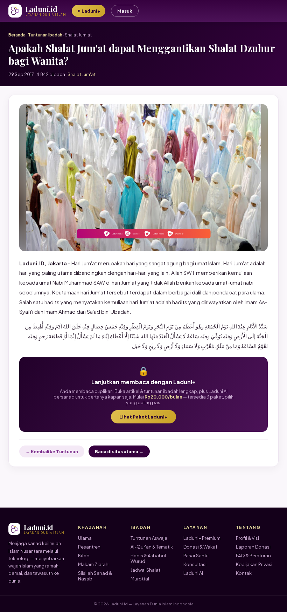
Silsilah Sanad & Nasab (95, 576)
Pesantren (89, 547)
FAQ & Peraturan (253, 555)
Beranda (17, 35)
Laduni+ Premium (201, 538)
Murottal (140, 579)
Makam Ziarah (93, 564)
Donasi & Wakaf (200, 547)
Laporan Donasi (253, 547)
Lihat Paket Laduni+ (143, 417)
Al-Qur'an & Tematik (152, 547)
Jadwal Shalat (145, 570)
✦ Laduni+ (88, 11)
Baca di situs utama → (119, 451)
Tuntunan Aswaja (149, 538)
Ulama (85, 538)
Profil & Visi (247, 538)
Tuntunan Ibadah (45, 35)
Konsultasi (194, 564)
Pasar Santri (196, 555)
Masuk (124, 11)
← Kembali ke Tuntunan (52, 451)
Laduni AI (193, 573)
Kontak (244, 573)
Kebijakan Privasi (254, 564)
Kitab (84, 555)
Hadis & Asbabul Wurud (148, 558)
